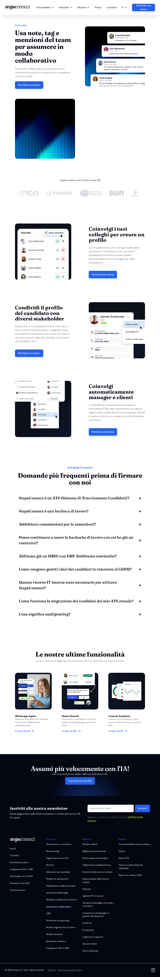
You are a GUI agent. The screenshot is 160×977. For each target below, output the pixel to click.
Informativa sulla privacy (70, 970)
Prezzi (98, 7)
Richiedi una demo (143, 7)
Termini (51, 970)
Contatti (112, 7)
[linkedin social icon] (153, 970)
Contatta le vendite (80, 781)
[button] (45, 7)
